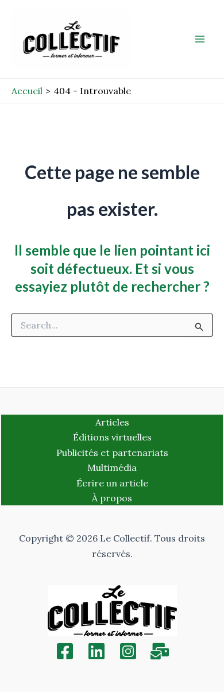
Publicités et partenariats (112, 452)
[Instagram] (128, 651)
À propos (112, 498)
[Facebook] (65, 651)
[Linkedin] (96, 651)
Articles (112, 422)
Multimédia (112, 467)
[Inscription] (159, 651)
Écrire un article (112, 483)
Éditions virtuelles (112, 437)
